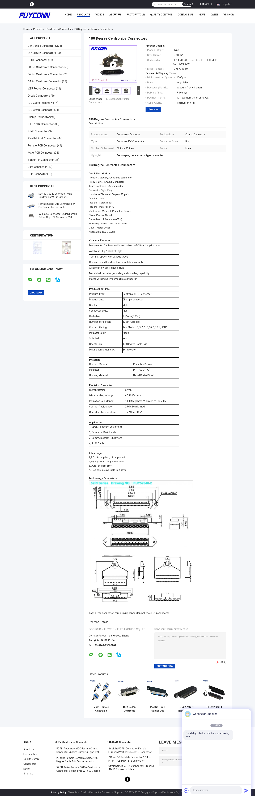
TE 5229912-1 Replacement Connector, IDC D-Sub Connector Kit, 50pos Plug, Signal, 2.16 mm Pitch (185, 709)
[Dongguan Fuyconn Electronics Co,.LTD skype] (59, 279)
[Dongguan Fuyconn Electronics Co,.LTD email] (32, 280)
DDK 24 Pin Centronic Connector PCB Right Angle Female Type (129, 709)
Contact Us (185, 14)
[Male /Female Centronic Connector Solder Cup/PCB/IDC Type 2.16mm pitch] (101, 691)
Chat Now (204, 4)
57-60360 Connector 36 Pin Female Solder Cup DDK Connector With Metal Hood (58, 217)
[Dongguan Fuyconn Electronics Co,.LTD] (35, 15)
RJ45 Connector (38, 131)
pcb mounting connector (155, 613)
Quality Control (161, 14)
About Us (115, 14)
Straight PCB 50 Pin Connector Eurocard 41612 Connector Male (131, 768)
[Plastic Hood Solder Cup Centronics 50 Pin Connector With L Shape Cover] (157, 691)
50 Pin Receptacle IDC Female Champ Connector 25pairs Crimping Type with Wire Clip (78, 750)
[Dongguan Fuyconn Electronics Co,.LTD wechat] (50, 280)
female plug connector (127, 613)
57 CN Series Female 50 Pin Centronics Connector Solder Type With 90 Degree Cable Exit (78, 769)
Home (68, 14)
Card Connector (37, 167)
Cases (214, 14)
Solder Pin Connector (41, 159)
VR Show (228, 14)
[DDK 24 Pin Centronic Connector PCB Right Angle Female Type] (129, 691)
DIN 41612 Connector (41, 53)
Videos (99, 14)
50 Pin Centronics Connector (45, 67)
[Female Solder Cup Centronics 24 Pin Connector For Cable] (31, 205)
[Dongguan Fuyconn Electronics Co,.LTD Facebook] (32, 4)
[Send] (246, 790)
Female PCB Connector (42, 145)
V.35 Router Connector (41, 88)
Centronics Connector (58, 29)
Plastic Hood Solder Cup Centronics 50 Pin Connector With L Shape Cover (157, 709)
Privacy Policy (58, 792)
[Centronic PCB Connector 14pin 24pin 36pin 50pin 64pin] (113, 65)
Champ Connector (39, 117)
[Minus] (246, 714)
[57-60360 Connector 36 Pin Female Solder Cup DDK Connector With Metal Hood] (31, 215)
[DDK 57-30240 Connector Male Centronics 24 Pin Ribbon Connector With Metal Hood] (31, 195)
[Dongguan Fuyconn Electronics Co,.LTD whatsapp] (41, 280)
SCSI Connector (37, 60)
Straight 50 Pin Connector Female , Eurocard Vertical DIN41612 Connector (130, 750)
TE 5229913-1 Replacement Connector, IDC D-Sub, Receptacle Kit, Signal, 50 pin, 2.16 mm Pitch (214, 709)
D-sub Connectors (39, 95)
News (201, 14)
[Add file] (186, 790)
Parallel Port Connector (42, 138)
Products (83, 14)
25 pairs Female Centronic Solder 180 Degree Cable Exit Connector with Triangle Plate (77, 760)
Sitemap (28, 773)
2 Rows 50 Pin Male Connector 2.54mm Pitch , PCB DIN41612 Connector (130, 759)
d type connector (104, 613)
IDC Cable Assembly (40, 102)
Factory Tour (136, 14)
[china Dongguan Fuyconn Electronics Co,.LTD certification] (37, 247)
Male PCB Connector (40, 152)
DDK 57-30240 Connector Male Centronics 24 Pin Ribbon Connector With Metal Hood (55, 197)
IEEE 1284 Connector (41, 124)
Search (187, 4)
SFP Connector (37, 174)
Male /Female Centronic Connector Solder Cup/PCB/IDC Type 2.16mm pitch (101, 709)
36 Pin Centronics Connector (45, 74)
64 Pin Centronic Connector (44, 81)
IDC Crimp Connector (40, 110)
